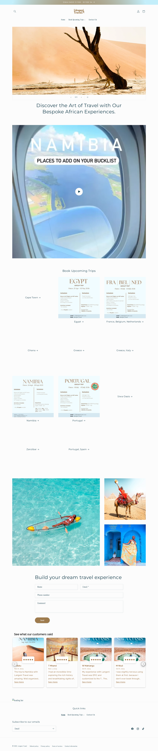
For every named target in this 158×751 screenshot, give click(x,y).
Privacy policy (45, 746)
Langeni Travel (22, 746)
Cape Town (31, 297)
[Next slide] (81, 97)
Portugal (77, 420)
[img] (28, 660)
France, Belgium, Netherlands (123, 321)
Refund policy (34, 746)
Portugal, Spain (78, 449)
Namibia (31, 420)
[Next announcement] (145, 2)
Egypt (77, 321)
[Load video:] (79, 191)
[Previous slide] (70, 97)
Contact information (71, 746)
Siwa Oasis (124, 396)
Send (42, 620)
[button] (15, 11)
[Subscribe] (53, 728)
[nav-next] (143, 664)
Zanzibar (31, 449)
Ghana (31, 350)
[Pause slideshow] (87, 97)
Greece (77, 350)
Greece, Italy (123, 350)
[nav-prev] (14, 664)
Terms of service (57, 746)
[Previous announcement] (12, 2)
